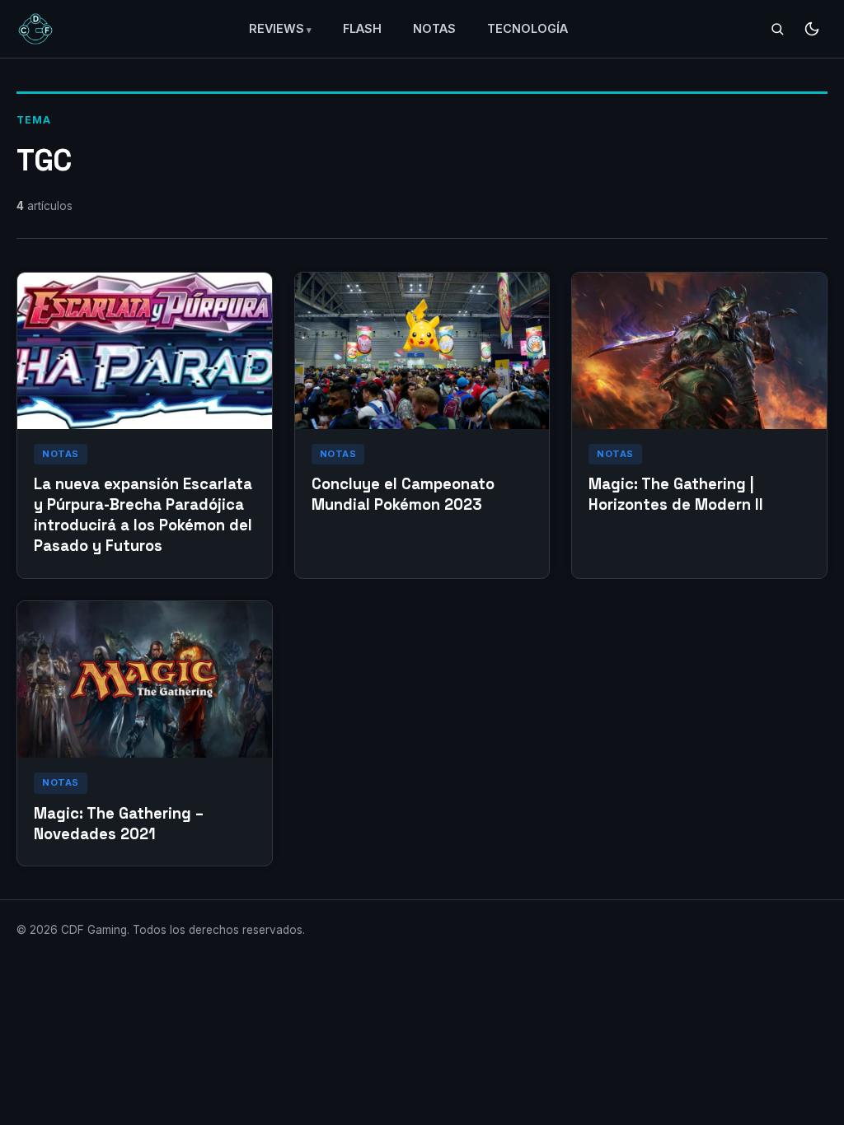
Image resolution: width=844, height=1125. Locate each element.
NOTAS (434, 28)
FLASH (362, 28)
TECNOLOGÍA (527, 28)
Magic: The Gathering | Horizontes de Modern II (675, 494)
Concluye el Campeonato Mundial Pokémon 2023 (403, 494)
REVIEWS (276, 28)
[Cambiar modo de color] (812, 28)
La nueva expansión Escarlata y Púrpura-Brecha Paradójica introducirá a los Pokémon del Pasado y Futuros (143, 514)
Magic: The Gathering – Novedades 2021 (119, 823)
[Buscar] (777, 28)
